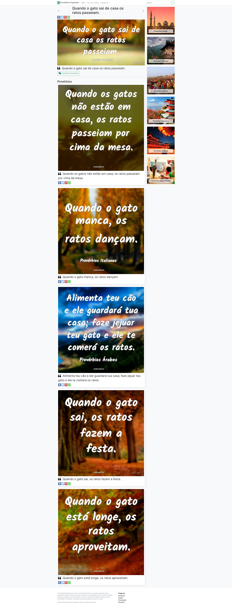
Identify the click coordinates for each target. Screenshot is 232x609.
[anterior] (58, 10)
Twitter (120, 598)
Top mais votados (93, 3)
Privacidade (122, 600)
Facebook (121, 595)
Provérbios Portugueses (69, 73)
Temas (83, 3)
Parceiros (121, 602)
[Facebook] (58, 17)
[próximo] (143, 10)
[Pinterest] (65, 17)
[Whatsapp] (68, 17)
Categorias (104, 3)
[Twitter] (62, 17)
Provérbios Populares (69, 2)
